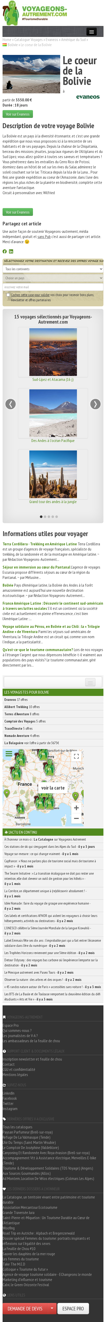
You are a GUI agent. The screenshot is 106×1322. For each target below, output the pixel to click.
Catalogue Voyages (28, 39)
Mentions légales (15, 1074)
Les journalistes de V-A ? (20, 1035)
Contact (9, 1064)
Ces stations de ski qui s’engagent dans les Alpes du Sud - (49, 846)
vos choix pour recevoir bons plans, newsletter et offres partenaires (52, 297)
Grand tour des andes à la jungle (53, 501)
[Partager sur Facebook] (5, 251)
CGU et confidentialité (19, 1069)
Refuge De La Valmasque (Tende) (26, 1137)
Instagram (10, 1108)
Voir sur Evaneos (18, 114)
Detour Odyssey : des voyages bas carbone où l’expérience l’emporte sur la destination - (51, 962)
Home (7, 39)
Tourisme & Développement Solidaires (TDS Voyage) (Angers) (48, 1168)
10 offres (22, 706)
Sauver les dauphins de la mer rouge (29, 1253)
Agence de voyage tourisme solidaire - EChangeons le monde (47, 1274)
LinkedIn (8, 1093)
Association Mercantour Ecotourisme (30, 1207)
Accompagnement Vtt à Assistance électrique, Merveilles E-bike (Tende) (49, 1160)
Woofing (9, 1227)
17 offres (16, 699)
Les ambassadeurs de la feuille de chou (31, 1040)
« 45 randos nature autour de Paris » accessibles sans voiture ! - (52, 986)
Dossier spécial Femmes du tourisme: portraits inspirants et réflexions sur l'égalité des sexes (46, 1241)
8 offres (21, 714)
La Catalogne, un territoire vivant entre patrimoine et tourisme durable (49, 1199)
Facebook (10, 1098)
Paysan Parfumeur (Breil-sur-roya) (28, 1132)
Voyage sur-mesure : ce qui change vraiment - (41, 853)
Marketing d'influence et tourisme (27, 1279)
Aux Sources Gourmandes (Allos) (27, 1173)
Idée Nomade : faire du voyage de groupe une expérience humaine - (47, 906)
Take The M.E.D (14, 1264)
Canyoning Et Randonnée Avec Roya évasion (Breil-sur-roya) (46, 1152)
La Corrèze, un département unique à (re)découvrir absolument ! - (45, 893)
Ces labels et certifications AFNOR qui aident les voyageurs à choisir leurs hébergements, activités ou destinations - (50, 918)
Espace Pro (11, 1025)
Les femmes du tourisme (21, 1258)
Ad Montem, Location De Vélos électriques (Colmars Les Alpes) (48, 1178)
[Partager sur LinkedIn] (11, 251)
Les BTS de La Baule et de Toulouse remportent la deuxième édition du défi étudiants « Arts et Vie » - (52, 996)
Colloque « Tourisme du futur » (25, 1269)
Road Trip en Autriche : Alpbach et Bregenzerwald (39, 1233)
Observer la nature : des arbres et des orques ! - (43, 979)
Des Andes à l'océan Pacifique (53, 440)
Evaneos (52, 39)
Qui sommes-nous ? (17, 1030)
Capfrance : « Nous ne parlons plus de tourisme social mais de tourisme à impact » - (50, 863)
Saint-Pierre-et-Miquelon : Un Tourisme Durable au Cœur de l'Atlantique (46, 1220)
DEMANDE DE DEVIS (25, 1308)
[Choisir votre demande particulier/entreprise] (52, 1308)
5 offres (25, 721)
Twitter (8, 1103)
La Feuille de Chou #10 (19, 1248)
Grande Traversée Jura (18, 1212)
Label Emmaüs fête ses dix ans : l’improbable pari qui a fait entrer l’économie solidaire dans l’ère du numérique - (52, 943)
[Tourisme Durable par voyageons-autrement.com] (35, 12)
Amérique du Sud (73, 39)
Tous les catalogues (17, 1126)
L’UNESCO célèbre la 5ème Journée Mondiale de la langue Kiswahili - (47, 930)
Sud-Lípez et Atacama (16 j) (53, 379)
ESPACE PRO (73, 1308)
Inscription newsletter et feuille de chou (32, 1059)
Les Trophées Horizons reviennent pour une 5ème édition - (49, 952)
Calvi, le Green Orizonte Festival (26, 1284)
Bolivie (13, 44)
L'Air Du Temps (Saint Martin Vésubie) (29, 1142)
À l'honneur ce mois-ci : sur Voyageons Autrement (45, 839)
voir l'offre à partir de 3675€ (31, 743)
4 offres (21, 735)
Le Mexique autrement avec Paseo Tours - (39, 972)
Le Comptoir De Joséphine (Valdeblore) (31, 1147)
